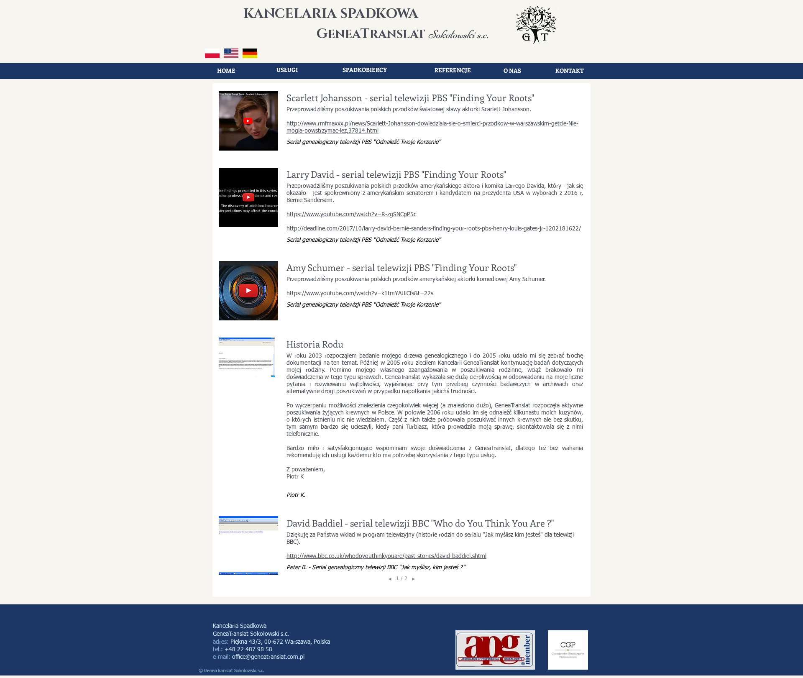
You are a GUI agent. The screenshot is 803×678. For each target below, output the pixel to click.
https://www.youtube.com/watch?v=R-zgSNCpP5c (351, 214)
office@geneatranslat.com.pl (268, 657)
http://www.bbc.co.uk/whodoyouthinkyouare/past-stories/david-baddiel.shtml (386, 556)
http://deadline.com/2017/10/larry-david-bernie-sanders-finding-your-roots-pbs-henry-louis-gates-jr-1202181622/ (433, 229)
